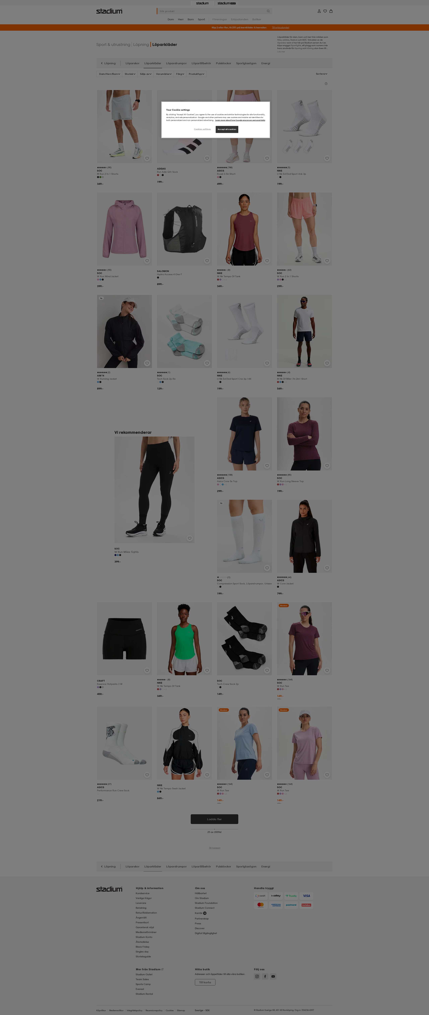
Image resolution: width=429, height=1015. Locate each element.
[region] (215, 119)
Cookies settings (202, 129)
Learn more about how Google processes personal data (240, 120)
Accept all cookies (227, 129)
